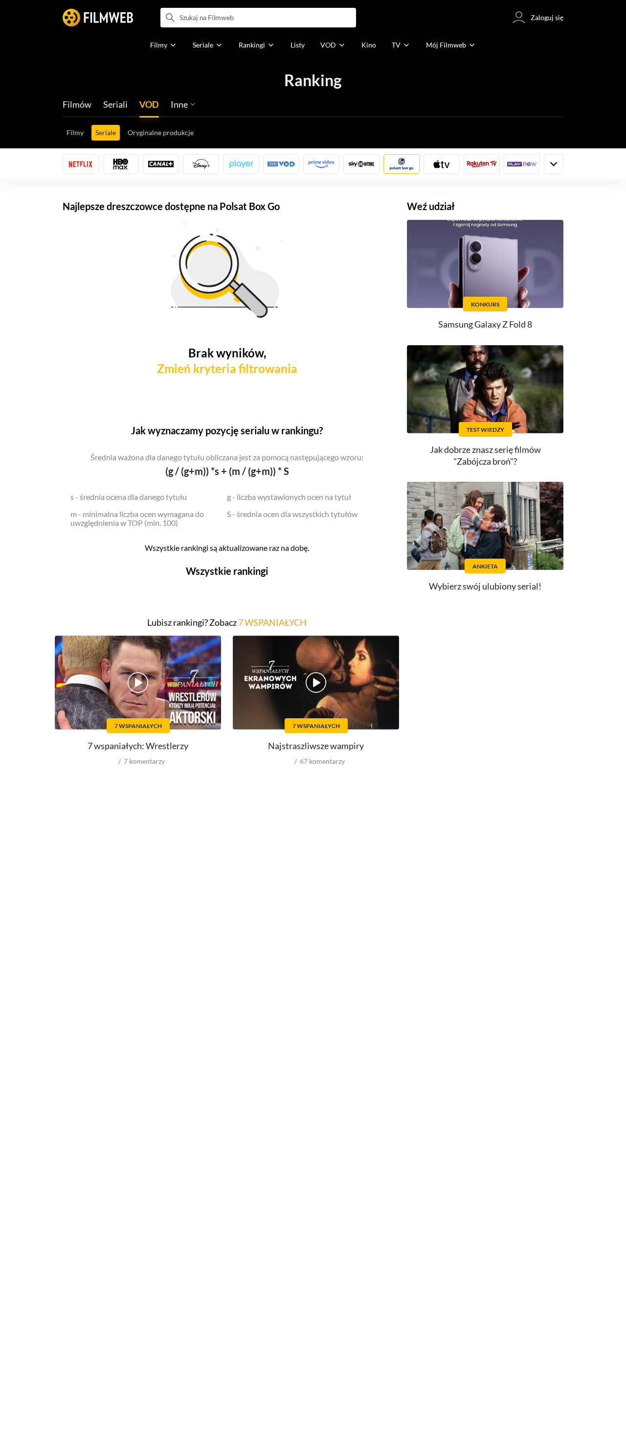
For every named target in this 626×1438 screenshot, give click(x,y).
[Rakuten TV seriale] (481, 164)
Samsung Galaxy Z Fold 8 (485, 324)
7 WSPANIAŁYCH (272, 622)
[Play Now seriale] (521, 164)
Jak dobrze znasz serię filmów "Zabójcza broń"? (485, 455)
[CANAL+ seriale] (161, 164)
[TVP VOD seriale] (281, 164)
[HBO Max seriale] (120, 164)
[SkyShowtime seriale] (361, 164)
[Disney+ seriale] (201, 164)
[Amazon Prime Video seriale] (321, 164)
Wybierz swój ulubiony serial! (485, 586)
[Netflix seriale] (80, 164)
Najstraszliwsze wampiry (316, 745)
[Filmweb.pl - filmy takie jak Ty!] (98, 17)
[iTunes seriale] (441, 164)
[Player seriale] (241, 164)
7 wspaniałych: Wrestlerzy (138, 745)
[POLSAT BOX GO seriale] (401, 164)
